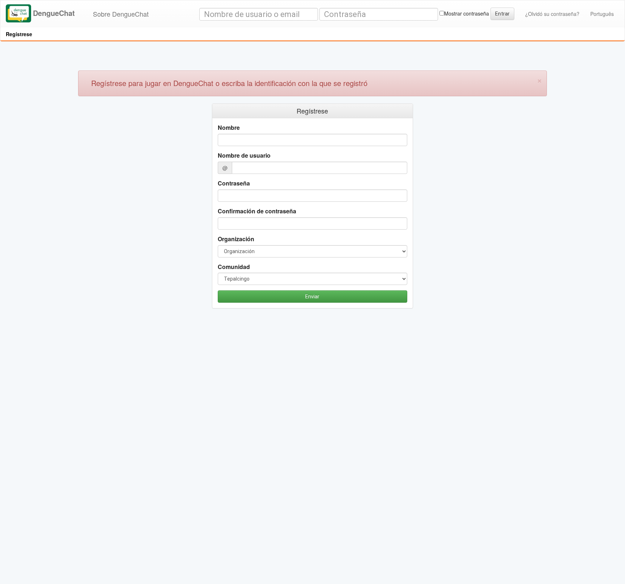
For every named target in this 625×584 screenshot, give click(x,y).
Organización (236, 239)
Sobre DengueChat (121, 13)
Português (602, 13)
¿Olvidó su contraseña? (552, 13)
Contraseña (234, 183)
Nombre (229, 128)
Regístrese (19, 34)
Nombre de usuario (244, 155)
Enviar (312, 296)
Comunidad (234, 267)
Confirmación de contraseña (257, 211)
